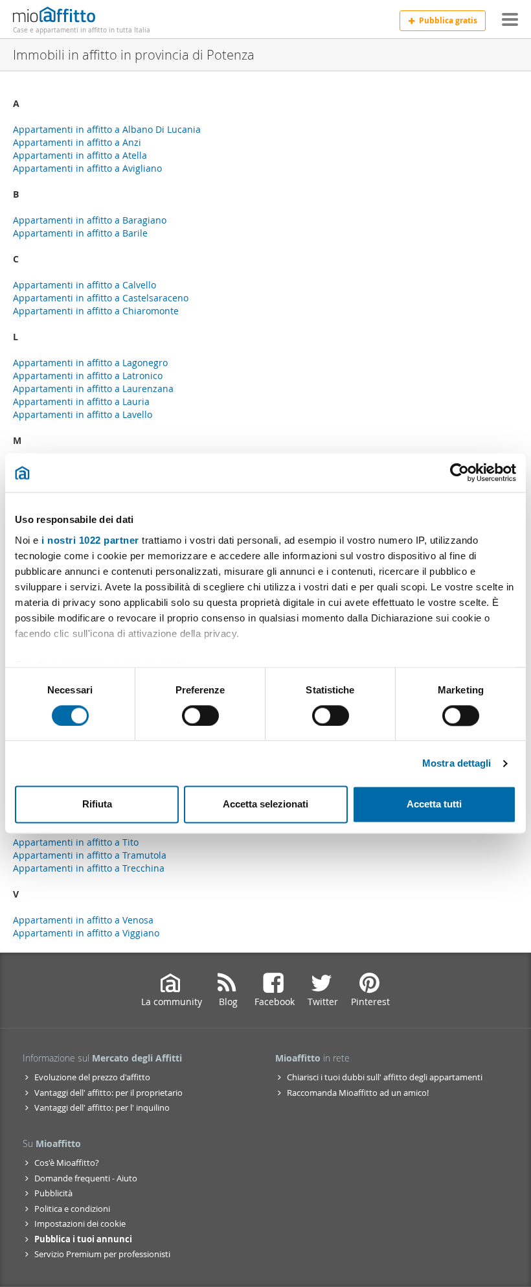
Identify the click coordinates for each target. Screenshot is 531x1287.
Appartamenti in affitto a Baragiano (89, 220)
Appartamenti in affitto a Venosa (83, 920)
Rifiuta (97, 804)
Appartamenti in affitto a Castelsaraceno (100, 298)
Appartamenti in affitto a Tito (76, 842)
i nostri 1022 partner (90, 540)
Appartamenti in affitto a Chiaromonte (96, 311)
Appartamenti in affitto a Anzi (77, 142)
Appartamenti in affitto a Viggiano (86, 933)
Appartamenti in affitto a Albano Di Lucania (107, 129)
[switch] (200, 715)
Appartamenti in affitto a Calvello (84, 285)
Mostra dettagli (456, 763)
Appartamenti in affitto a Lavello (82, 414)
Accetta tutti (434, 804)
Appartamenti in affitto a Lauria (81, 401)
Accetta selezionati (265, 804)
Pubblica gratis (448, 20)
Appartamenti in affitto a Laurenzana (93, 388)
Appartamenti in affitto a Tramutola (89, 855)
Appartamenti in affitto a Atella (80, 155)
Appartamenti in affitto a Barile (80, 233)
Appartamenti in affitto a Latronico (88, 375)
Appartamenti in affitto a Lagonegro (90, 362)
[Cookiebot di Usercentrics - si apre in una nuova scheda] (459, 472)
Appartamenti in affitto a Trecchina (88, 868)
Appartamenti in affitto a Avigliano (87, 168)
